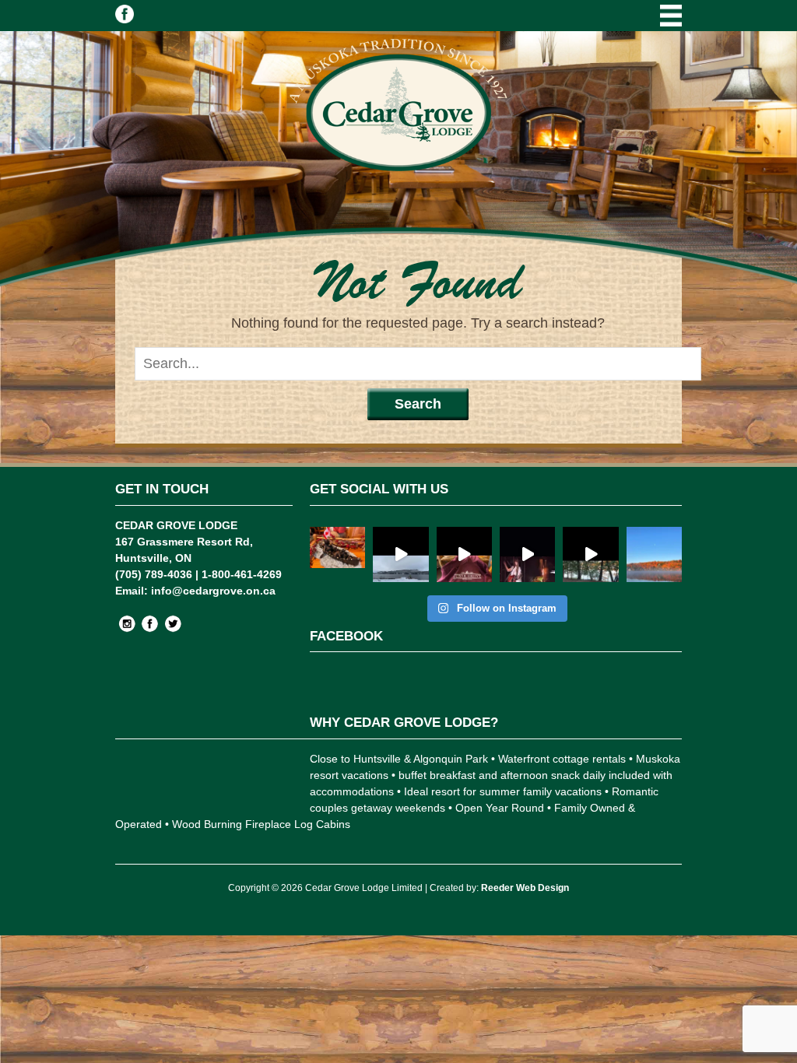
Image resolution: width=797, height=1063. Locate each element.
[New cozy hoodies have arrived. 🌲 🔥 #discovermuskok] (464, 554)
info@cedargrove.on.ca (213, 590)
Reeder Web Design (525, 887)
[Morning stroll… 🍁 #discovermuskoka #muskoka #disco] (590, 554)
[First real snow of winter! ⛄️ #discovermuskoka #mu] (400, 554)
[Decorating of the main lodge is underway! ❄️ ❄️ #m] (337, 554)
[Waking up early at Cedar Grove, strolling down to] (654, 554)
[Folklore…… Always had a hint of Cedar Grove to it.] (527, 554)
